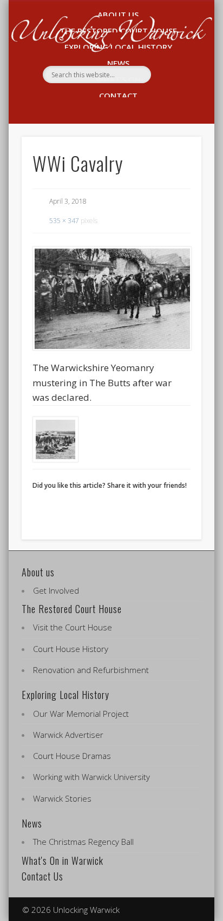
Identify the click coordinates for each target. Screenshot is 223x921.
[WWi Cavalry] (111, 298)
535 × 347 (64, 220)
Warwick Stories (62, 798)
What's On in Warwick (62, 860)
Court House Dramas (72, 755)
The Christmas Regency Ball (83, 841)
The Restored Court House (72, 609)
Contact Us (42, 876)
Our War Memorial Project (81, 713)
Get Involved (56, 590)
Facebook (98, 101)
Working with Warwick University (91, 776)
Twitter (121, 101)
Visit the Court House (72, 627)
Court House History (70, 648)
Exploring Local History (65, 695)
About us (38, 572)
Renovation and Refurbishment (91, 669)
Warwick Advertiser (68, 734)
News (32, 823)
